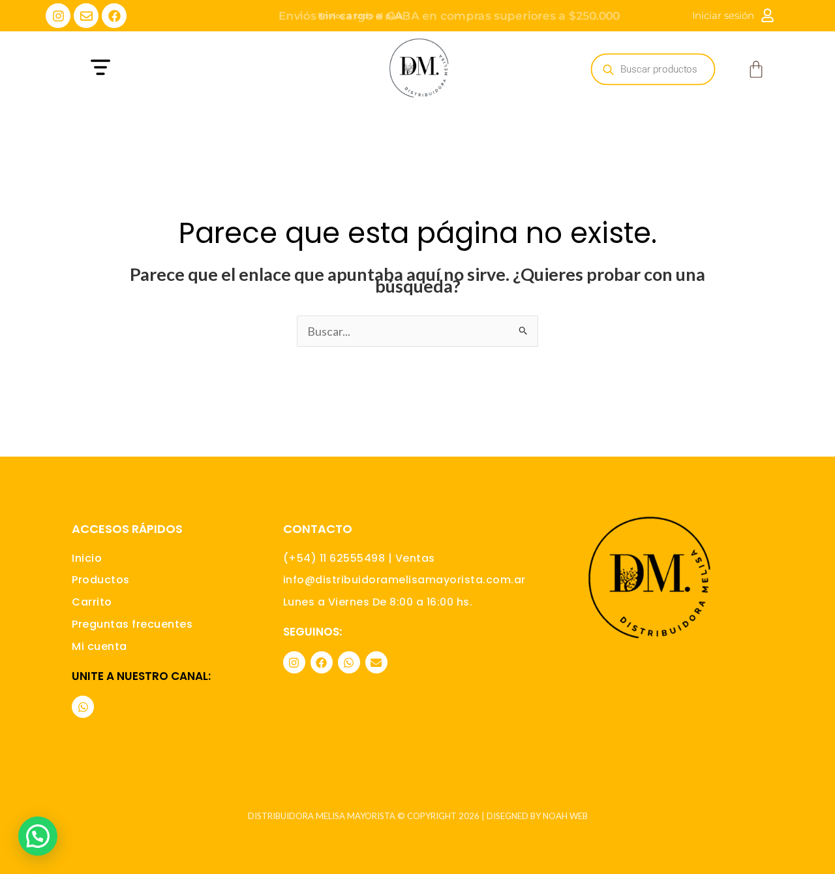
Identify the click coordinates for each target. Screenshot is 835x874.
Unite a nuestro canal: (141, 676)
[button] (178, 69)
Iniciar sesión (723, 15)
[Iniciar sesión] (767, 15)
